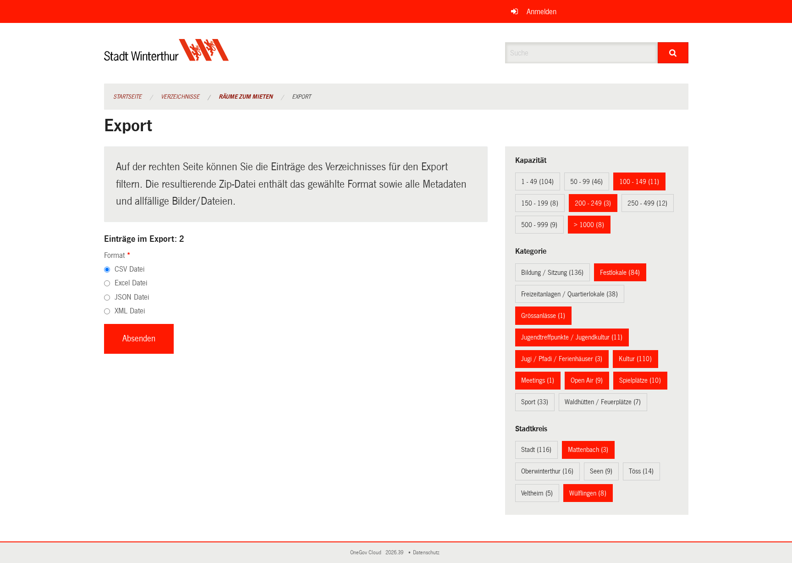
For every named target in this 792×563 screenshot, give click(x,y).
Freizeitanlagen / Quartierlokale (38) (569, 294)
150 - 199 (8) (539, 203)
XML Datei (130, 311)
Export (301, 97)
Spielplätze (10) (640, 380)
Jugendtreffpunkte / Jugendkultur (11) (571, 337)
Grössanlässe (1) (543, 315)
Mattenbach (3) (588, 449)
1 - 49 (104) (537, 181)
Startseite (127, 97)
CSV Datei (129, 269)
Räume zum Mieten (246, 97)
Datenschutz (427, 553)
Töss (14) (641, 471)
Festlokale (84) (620, 272)
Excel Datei (131, 283)
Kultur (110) (635, 358)
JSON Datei (132, 297)
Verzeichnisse (180, 97)
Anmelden (541, 12)
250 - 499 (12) (647, 203)
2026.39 (395, 553)
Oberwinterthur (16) (547, 471)
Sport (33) (534, 402)
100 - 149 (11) (639, 181)
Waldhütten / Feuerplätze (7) (603, 402)
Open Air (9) (587, 380)
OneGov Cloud (367, 553)
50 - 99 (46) (586, 181)
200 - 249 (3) (593, 203)
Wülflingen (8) (587, 493)
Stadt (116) (536, 449)
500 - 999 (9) (539, 225)
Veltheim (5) (537, 493)
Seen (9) (601, 471)
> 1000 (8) (589, 225)
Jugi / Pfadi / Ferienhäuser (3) (561, 358)
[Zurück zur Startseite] (166, 57)
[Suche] (673, 52)
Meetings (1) (537, 380)
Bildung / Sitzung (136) (552, 272)
